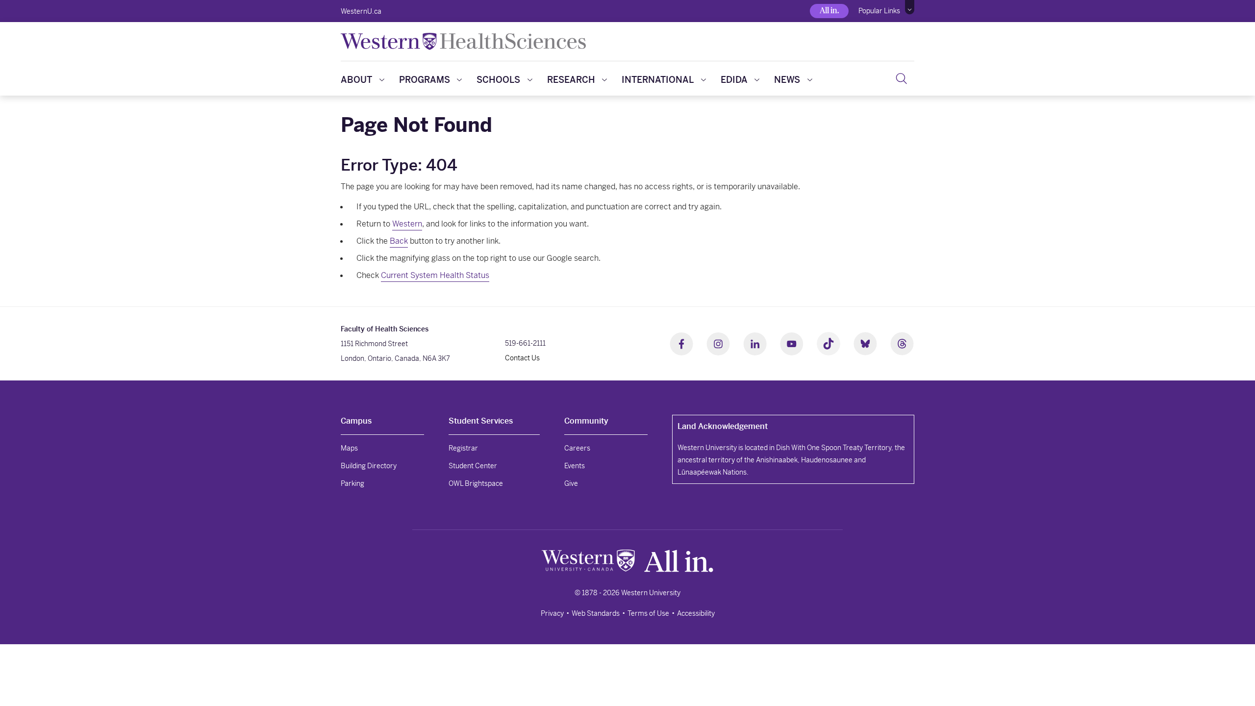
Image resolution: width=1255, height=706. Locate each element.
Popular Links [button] (879, 10)
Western (407, 224)
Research (571, 79)
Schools (498, 79)
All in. (829, 10)
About (356, 79)
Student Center (473, 465)
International (658, 79)
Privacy (552, 613)
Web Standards (596, 613)
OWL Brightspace (476, 483)
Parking (352, 483)
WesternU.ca (361, 11)
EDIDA (734, 79)
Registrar (463, 448)
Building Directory (369, 465)
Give (571, 483)
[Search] (901, 78)
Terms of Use (648, 613)
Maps (349, 448)
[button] (909, 7)
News (787, 79)
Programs (424, 79)
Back (399, 241)
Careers (577, 448)
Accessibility (696, 613)
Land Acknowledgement (723, 426)
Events (574, 465)
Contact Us (522, 357)
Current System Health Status (435, 275)
